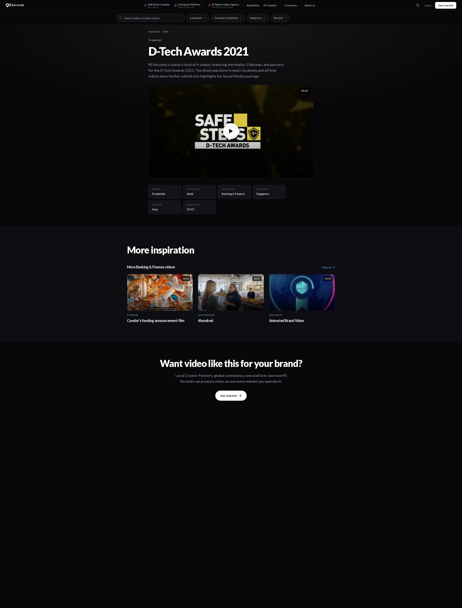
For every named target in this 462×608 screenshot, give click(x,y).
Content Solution (226, 18)
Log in (428, 5)
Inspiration (154, 31)
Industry (256, 18)
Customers (290, 5)
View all (326, 267)
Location (196, 18)
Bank (166, 31)
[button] (231, 131)
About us (310, 5)
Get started (445, 5)
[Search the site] (418, 5)
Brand (278, 18)
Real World (253, 5)
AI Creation (270, 5)
